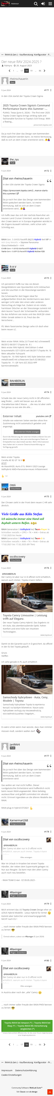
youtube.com (42, 416)
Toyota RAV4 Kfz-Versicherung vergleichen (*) (32, 1027)
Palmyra (8, 65)
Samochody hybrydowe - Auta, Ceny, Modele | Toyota (25, 699)
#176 (46, 567)
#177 (46, 755)
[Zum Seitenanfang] (50, 1092)
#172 (46, 170)
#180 (46, 960)
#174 (46, 392)
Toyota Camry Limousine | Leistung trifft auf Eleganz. (25, 617)
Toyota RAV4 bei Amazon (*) (18, 1022)
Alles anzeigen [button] (26, 857)
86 (40, 70)
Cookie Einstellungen (11, 1074)
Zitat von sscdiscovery (16, 839)
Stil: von (27, 1091)
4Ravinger (29, 936)
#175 (46, 496)
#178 (46, 831)
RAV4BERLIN (10, 573)
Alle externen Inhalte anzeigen (27, 431)
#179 (46, 903)
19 (31, 70)
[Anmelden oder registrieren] (43, 4)
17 (22, 70)
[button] (36, 4)
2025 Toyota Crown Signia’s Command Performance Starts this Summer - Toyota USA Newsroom (26, 107)
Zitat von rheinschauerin (17, 178)
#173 (46, 278)
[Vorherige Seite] (9, 71)
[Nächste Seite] (44, 71)
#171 (46, 90)
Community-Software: (27, 1088)
